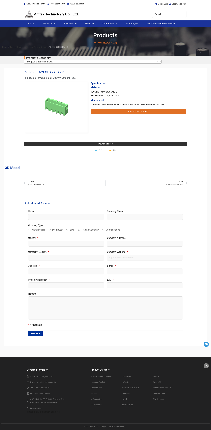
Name (32, 211)
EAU (110, 279)
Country (33, 238)
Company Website (117, 252)
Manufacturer (38, 229)
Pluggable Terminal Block (35, 47)
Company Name (116, 211)
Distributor (57, 229)
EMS (72, 229)
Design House (113, 229)
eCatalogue (132, 23)
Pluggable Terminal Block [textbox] (92, 61)
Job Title (34, 266)
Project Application (39, 279)
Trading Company (90, 229)
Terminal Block (16, 47)
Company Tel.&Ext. (38, 252)
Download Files (105, 143)
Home (31, 23)
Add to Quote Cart (138, 111)
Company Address (116, 238)
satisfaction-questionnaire (161, 23)
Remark (32, 293)
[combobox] (93, 62)
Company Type (37, 225)
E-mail (111, 266)
